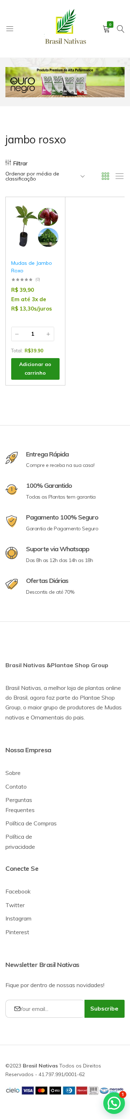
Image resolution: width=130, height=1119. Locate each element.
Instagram (18, 918)
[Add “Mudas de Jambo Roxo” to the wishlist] (50, 213)
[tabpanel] (65, 82)
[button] (50, 231)
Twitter (15, 905)
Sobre (13, 772)
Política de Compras (31, 823)
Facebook (18, 891)
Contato (16, 786)
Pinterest (17, 932)
